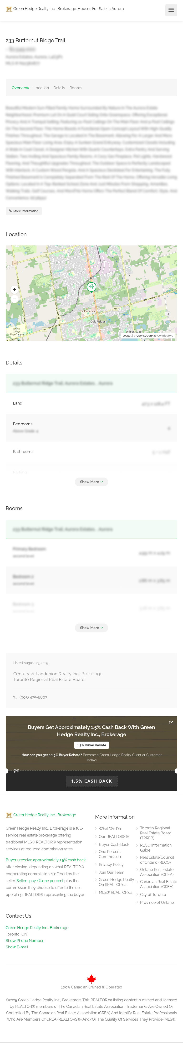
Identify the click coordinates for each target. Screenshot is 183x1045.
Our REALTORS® (114, 836)
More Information (26, 211)
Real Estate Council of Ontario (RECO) (157, 860)
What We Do (110, 829)
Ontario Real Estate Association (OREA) (156, 872)
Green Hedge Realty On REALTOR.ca (116, 882)
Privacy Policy (111, 864)
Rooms (76, 88)
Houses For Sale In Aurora (101, 8)
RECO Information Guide (156, 848)
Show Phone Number (25, 940)
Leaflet (127, 335)
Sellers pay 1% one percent (39, 881)
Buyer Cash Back (114, 844)
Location (41, 88)
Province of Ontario (157, 902)
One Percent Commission (110, 854)
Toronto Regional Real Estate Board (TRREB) (156, 833)
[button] (14, 290)
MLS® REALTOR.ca (115, 892)
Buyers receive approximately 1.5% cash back (46, 860)
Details (59, 88)
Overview (20, 88)
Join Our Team (111, 872)
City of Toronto (153, 894)
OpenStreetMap (147, 335)
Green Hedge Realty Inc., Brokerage (44, 8)
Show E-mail (17, 947)
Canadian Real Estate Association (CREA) (158, 884)
